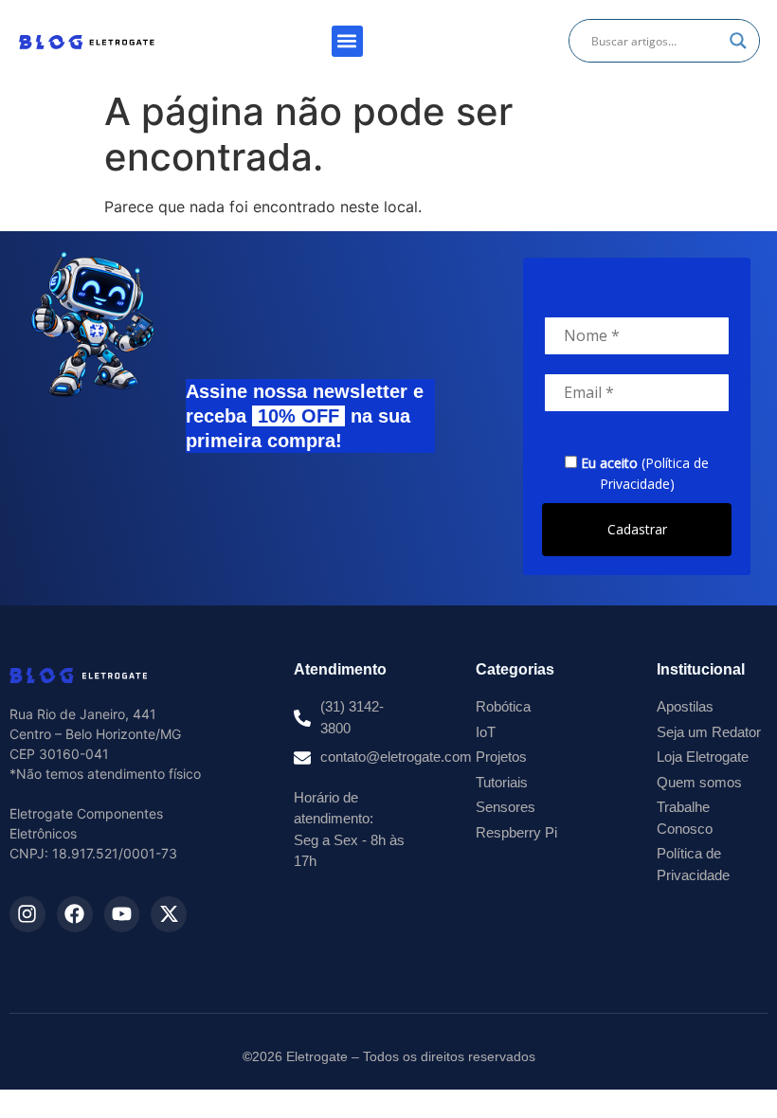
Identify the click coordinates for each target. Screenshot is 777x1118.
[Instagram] (27, 914)
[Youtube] (122, 914)
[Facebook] (75, 914)
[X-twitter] (169, 914)
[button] (347, 41)
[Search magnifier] (738, 40)
